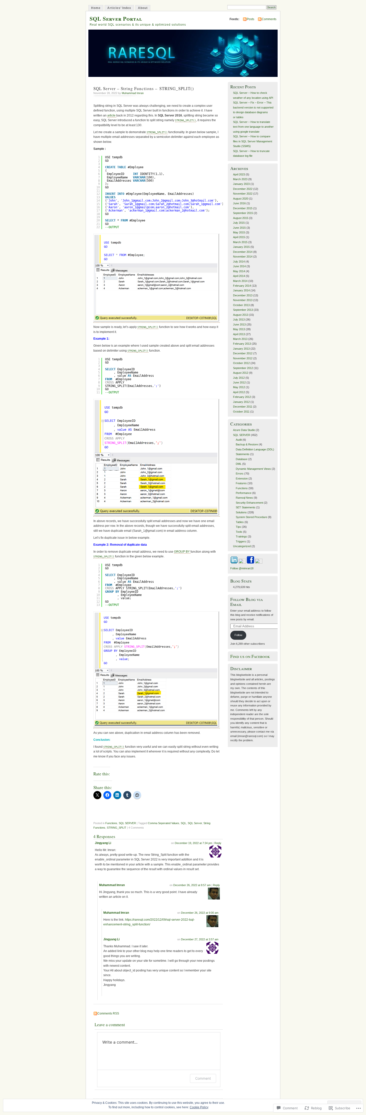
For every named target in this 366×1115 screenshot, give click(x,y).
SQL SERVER (127, 823)
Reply (217, 843)
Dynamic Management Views (253, 468)
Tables (240, 522)
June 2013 (239, 324)
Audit (239, 439)
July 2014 (239, 261)
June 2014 (239, 266)
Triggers (241, 541)
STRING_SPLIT (116, 827)
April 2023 (239, 174)
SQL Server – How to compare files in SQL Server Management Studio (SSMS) (252, 141)
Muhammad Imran (133, 93)
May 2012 (239, 387)
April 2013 (239, 334)
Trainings (241, 536)
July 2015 (239, 222)
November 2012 (242, 358)
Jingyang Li (103, 843)
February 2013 (242, 343)
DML (239, 463)
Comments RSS (108, 1013)
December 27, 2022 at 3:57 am (199, 939)
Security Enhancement (249, 502)
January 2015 (241, 246)
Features (241, 483)
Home (96, 8)
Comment (203, 1078)
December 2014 (242, 251)
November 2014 (242, 256)
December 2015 (242, 208)
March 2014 (240, 280)
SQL (183, 823)
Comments (269, 19)
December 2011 (242, 406)
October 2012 (241, 363)
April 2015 (239, 237)
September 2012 (243, 368)
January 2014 (241, 290)
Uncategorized (242, 546)
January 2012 (241, 401)
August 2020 (240, 198)
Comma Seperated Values (163, 823)
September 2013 (243, 309)
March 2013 (240, 338)
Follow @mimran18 (241, 568)
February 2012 (242, 396)
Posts (250, 19)
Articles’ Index (119, 8)
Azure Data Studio (244, 429)
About (143, 8)
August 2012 (240, 372)
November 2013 (242, 300)
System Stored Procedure (251, 517)
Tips (238, 526)
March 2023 (240, 179)
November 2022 (242, 193)
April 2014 (239, 275)
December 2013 (242, 295)
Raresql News (244, 497)
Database (241, 459)
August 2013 (240, 314)
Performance (243, 492)
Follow (238, 635)
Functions (111, 823)
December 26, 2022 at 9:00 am (199, 912)
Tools (239, 531)
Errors (240, 473)
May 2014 (239, 271)
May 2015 (239, 232)
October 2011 (241, 411)
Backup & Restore (247, 444)
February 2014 (242, 285)
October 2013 (241, 305)
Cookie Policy (199, 1107)
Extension (242, 478)
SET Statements (245, 507)
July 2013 (239, 319)
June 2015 (239, 227)
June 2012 (239, 382)
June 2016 (239, 203)
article (111, 115)
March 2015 (240, 242)
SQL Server (195, 823)
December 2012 (242, 353)
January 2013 (241, 348)
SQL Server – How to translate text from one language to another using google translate (253, 126)
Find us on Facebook (250, 656)
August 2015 (240, 217)
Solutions (241, 512)
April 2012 (239, 392)
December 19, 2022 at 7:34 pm (193, 843)
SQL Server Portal (116, 18)
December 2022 (242, 188)
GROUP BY (182, 551)
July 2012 (239, 377)
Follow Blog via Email (246, 601)
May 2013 (239, 329)
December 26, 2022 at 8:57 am (192, 885)
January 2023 (241, 183)
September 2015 (243, 213)
